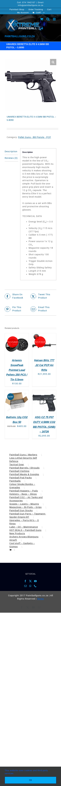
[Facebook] (25, 581)
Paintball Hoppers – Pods (23, 491)
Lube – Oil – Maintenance (23, 527)
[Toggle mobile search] (48, 19)
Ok (30, 780)
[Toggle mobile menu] (54, 19)
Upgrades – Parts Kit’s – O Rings (24, 522)
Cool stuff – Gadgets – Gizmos (22, 545)
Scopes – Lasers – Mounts (24, 504)
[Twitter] (30, 581)
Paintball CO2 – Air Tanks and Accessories (26, 499)
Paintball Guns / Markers (23, 454)
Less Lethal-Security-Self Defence (23, 459)
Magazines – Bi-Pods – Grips (25, 507)
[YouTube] (35, 581)
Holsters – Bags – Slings (23, 494)
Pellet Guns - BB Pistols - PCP (34, 137)
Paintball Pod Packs (20, 477)
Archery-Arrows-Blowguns (23, 536)
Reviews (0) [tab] (11, 158)
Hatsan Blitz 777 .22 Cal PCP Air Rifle (44, 365)
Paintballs (15, 481)
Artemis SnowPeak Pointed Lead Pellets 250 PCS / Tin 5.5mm (16, 370)
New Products (17, 533)
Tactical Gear (16, 464)
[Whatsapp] (30, 586)
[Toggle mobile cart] (41, 19)
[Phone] (35, 586)
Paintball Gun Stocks (21, 510)
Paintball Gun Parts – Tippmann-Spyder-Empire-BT (27, 515)
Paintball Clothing (19, 471)
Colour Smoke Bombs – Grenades (22, 486)
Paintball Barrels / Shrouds (24, 468)
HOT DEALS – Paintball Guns (25, 530)
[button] (53, 62)
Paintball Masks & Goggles (24, 474)
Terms (40, 599)
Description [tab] (11, 151)
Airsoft (13, 540)
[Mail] (25, 586)
